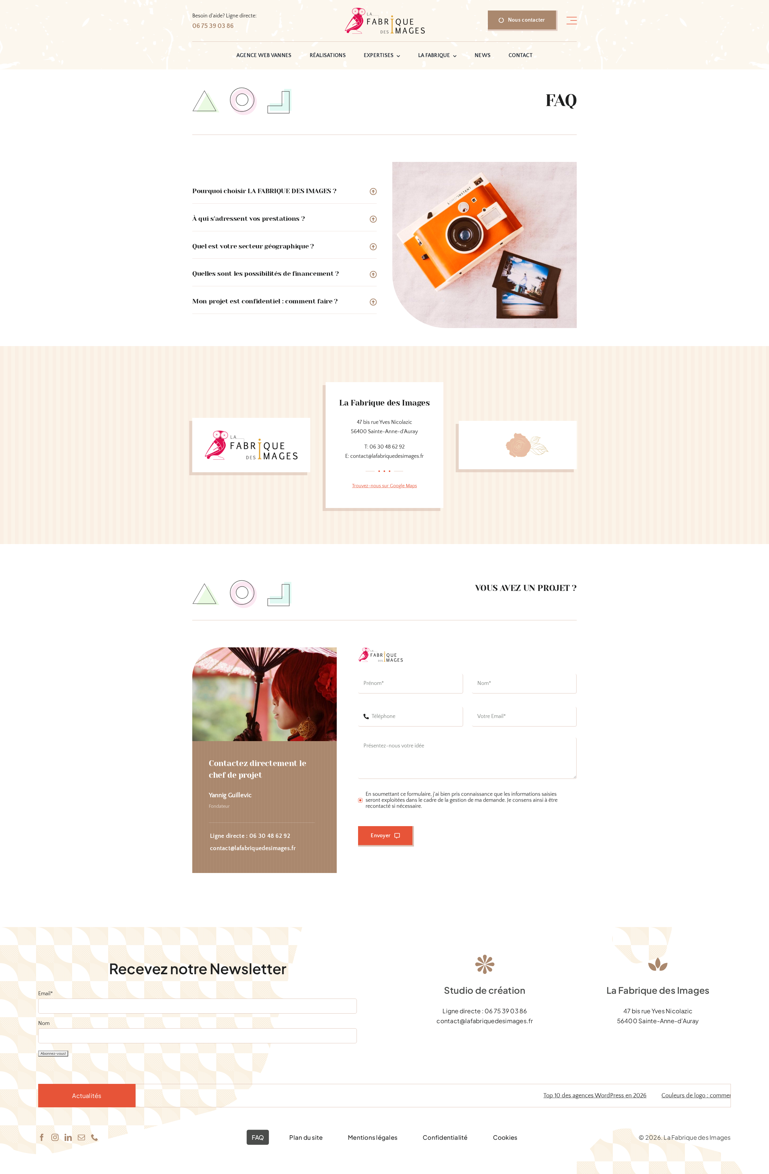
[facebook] (41, 1137)
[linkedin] (68, 1137)
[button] (284, 191)
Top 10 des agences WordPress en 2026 (546, 1095)
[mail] (81, 1137)
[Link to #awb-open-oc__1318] (572, 20)
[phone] (94, 1137)
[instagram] (55, 1137)
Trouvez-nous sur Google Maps (384, 485)
